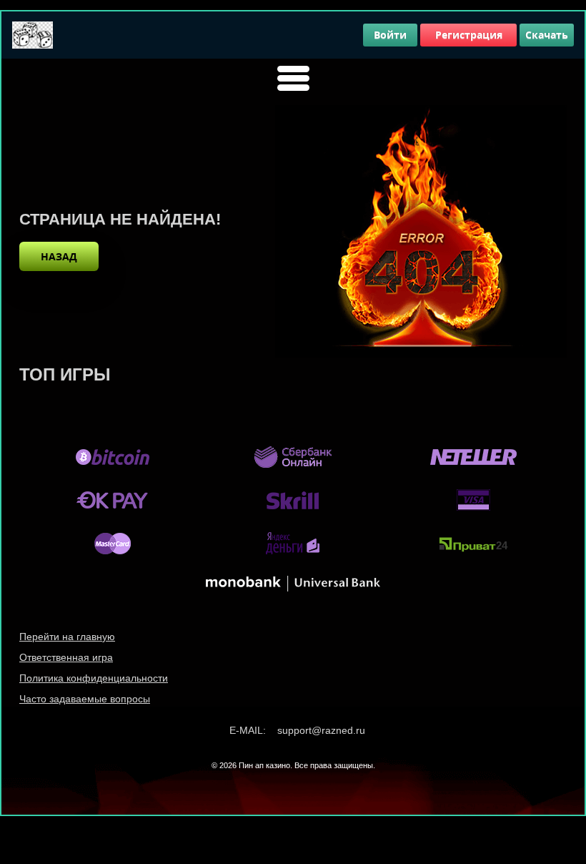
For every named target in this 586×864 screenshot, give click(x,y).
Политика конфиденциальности (93, 678)
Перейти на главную (67, 636)
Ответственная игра (66, 657)
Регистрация (468, 34)
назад (59, 256)
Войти (390, 34)
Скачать (546, 34)
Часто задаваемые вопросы (84, 699)
